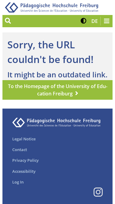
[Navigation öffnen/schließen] (106, 21)
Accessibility (24, 171)
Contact (19, 149)
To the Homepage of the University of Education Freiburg (57, 90)
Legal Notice (24, 139)
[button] (83, 21)
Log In (18, 182)
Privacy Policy (25, 160)
